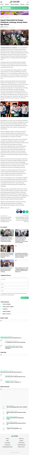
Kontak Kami (7, 444)
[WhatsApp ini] (27, 211)
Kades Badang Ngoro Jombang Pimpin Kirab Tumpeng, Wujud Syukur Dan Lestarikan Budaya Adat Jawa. (22, 218)
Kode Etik (21, 438)
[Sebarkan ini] (17, 211)
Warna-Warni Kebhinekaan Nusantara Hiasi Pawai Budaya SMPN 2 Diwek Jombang (6, 269)
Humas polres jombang (8, 306)
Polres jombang (6, 304)
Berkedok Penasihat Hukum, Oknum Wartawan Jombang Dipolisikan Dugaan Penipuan (7, 255)
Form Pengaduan (21, 444)
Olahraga (11, 411)
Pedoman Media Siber (7, 447)
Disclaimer (7, 442)
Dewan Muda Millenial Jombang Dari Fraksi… (15, 418)
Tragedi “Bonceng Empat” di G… (14, 428)
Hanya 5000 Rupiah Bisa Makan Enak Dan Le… (16, 424)
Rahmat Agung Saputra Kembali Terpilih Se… (16, 413)
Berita (1, 336)
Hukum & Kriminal (12, 345)
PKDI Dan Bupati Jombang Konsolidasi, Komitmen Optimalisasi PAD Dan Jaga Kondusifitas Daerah (6, 218)
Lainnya (5, 336)
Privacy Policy (21, 447)
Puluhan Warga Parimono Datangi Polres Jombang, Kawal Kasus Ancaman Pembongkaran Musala (6, 239)
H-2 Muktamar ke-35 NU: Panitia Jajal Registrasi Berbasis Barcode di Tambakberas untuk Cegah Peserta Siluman (21, 240)
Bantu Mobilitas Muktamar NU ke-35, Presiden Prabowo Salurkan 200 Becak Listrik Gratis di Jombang (21, 255)
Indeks (7, 438)
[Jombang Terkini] (14, 2)
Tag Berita (5, 309)
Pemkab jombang (6, 311)
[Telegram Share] (24, 211)
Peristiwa (6, 370)
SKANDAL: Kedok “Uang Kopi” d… (13, 382)
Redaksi (21, 440)
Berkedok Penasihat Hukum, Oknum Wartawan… (14, 347)
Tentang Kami (21, 442)
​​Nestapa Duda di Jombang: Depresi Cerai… (15, 376)
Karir (7, 440)
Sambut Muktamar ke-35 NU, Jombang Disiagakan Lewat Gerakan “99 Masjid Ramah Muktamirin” (21, 269)
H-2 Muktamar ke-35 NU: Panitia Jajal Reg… (15, 342)
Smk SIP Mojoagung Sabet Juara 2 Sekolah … (17, 407)
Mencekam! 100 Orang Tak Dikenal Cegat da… (11, 372)
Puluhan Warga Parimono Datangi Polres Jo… (11, 337)
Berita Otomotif (7, 313)
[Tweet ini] (20, 211)
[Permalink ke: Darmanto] (1, 27)
